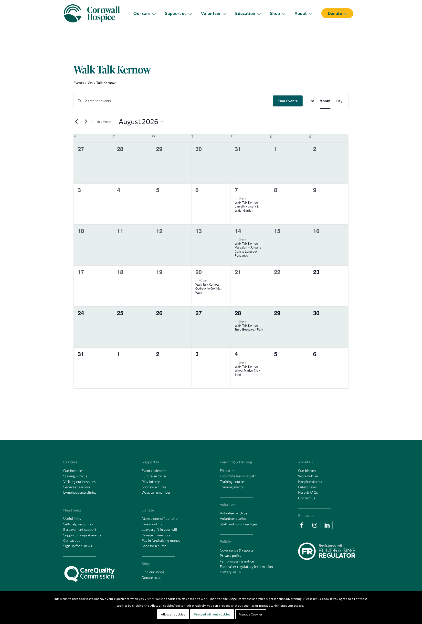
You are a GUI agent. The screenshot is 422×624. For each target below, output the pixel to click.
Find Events (288, 100)
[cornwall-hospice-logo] (95, 13)
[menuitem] (146, 13)
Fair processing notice (237, 561)
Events (79, 83)
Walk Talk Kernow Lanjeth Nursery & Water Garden (247, 206)
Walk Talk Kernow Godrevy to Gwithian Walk (208, 288)
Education (227, 470)
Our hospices (73, 470)
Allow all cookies (173, 614)
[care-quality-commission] (91, 572)
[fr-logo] (326, 551)
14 (238, 231)
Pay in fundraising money (161, 540)
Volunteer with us (233, 513)
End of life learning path (238, 476)
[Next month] (86, 122)
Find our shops (153, 572)
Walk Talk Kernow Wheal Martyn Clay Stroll (247, 370)
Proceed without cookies (212, 614)
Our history (307, 470)
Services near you (76, 487)
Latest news (307, 487)
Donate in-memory (156, 535)
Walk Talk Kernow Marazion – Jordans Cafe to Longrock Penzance (248, 249)
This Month (103, 121)
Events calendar (154, 470)
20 (198, 272)
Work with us (308, 476)
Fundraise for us (154, 476)
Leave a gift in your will (159, 529)
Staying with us (75, 476)
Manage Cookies (250, 614)
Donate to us (151, 577)
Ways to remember (156, 492)
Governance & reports (236, 550)
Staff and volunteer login (239, 524)
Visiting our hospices (79, 481)
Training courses (232, 481)
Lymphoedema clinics (79, 492)
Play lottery (151, 481)
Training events (231, 487)
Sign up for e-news (77, 546)
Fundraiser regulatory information (246, 566)
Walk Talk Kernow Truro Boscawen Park (249, 327)
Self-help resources (78, 524)
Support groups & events (82, 535)
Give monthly (152, 524)
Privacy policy (230, 555)
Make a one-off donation (160, 518)
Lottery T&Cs (230, 572)
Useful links (72, 518)
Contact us (71, 540)
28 (238, 313)
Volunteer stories (233, 518)
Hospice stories (310, 481)
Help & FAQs (308, 492)
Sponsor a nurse (154, 487)
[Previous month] (76, 122)
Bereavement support (79, 529)
